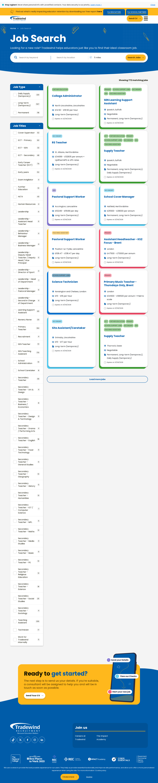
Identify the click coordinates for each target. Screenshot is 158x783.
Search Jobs (134, 57)
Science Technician (65, 282)
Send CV (133, 18)
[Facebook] (27, 739)
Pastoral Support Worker (68, 196)
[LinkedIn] (42, 739)
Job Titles (19, 126)
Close (152, 5)
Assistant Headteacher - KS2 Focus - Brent (123, 240)
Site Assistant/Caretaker (68, 328)
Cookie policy (100, 770)
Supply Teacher (114, 151)
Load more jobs (97, 379)
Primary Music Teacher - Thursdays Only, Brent (120, 283)
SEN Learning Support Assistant (118, 101)
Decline (89, 777)
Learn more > (96, 5)
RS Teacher (59, 142)
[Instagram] (35, 739)
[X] (20, 739)
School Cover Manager (119, 196)
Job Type (19, 87)
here (99, 11)
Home (13, 28)
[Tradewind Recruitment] (18, 18)
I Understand (68, 777)
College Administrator (67, 96)
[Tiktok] (13, 739)
